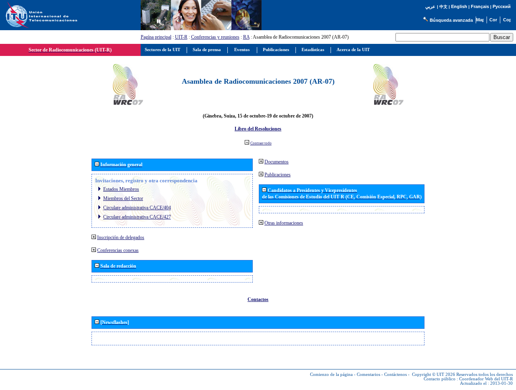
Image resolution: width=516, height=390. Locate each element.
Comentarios (368, 374)
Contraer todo (261, 143)
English (459, 6)
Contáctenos (395, 374)
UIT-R (181, 37)
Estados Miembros (121, 189)
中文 (443, 6)
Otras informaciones (283, 223)
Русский (502, 6)
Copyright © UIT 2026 (433, 374)
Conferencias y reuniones (215, 37)
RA (246, 37)
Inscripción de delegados (120, 237)
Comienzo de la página (331, 374)
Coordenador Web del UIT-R (486, 379)
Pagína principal (156, 37)
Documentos (276, 162)
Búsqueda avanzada (451, 20)
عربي (430, 6)
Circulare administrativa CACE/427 (137, 217)
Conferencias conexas (118, 250)
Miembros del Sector (123, 198)
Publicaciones (277, 174)
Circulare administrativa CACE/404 (137, 207)
